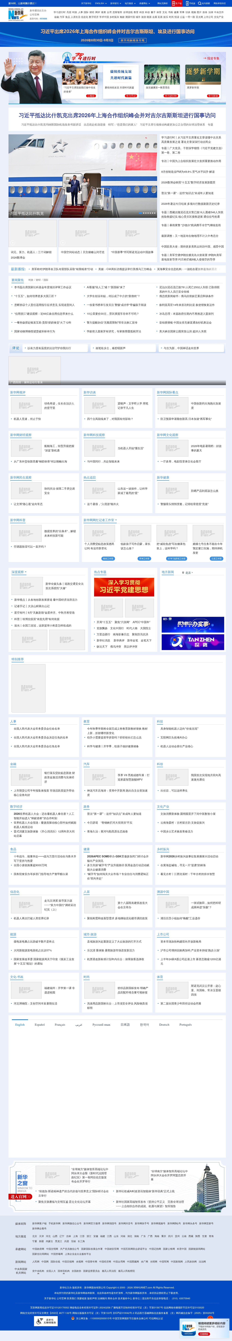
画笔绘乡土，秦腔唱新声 (111, 348)
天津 (41, 1255)
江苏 (82, 1255)
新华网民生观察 (21, 477)
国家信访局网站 (40, 1273)
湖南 (136, 1255)
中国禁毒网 (57, 1273)
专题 (210, 124)
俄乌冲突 (115, 646)
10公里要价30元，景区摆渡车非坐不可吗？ (113, 313)
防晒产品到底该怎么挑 (204, 490)
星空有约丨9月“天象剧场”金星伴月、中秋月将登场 (44, 612)
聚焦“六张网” (122, 622)
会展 (154, 17)
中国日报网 (68, 1281)
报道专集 (213, 58)
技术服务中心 (125, 1318)
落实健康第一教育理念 (158, 87)
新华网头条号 (190, 1243)
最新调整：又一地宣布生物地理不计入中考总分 (189, 235)
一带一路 (190, 17)
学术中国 (104, 17)
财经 (92, 12)
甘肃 (204, 1255)
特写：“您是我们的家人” (122, 124)
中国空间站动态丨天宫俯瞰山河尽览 (82, 252)
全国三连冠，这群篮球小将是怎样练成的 (46, 625)
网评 (97, 12)
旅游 (143, 17)
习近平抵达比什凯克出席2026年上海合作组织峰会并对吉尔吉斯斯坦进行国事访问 (117, 115)
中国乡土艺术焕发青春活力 (176, 851)
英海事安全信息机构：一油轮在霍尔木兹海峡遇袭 (187, 269)
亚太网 (199, 17)
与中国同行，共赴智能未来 (103, 461)
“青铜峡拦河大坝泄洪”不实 (116, 842)
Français (60, 1044)
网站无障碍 (162, 3)
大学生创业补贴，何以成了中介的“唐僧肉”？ (113, 296)
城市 (138, 17)
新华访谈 (90, 392)
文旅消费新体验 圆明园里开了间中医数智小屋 (188, 833)
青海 (211, 1255)
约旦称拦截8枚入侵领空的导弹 (196, 259)
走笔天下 (146, 640)
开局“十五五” (104, 622)
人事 (80, 12)
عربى (78, 1044)
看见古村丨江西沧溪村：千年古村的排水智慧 (187, 893)
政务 (205, 12)
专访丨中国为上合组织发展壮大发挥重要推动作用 (191, 161)
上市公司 (208, 17)
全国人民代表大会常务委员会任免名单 (37, 746)
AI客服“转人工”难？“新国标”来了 (106, 287)
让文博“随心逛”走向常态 (28, 504)
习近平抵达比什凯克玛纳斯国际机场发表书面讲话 (51, 124)
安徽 (95, 1255)
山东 (116, 1255)
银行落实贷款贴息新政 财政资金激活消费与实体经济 (59, 797)
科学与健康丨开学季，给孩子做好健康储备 (113, 746)
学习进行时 (60, 12)
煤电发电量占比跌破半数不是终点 (34, 961)
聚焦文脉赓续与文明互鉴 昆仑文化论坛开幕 (64, 1221)
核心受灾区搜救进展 (190, 216)
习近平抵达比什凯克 (27, 213)
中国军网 (164, 1281)
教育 (136, 12)
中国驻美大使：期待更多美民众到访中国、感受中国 (192, 246)
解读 (212, 171)
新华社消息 (103, 640)
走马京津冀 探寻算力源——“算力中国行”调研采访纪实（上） (60, 924)
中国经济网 (105, 1281)
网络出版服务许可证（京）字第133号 (92, 1332)
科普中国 (181, 1268)
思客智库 (117, 12)
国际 (86, 12)
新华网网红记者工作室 (99, 519)
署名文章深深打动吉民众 (196, 141)
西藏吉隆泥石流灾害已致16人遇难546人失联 (196, 212)
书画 (170, 12)
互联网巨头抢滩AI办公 (174, 737)
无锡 (73, 1261)
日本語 (125, 1044)
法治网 (202, 1281)
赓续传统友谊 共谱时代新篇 (119, 87)
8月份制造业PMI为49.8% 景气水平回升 (185, 171)
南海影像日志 (121, 634)
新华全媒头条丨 (55, 583)
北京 (34, 1255)
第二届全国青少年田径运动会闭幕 (180, 1023)
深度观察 (18, 571)
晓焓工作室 (108, 558)
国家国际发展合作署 (92, 1268)
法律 (210, 12)
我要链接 (82, 1318)
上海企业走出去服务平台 (78, 1273)
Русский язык (101, 1044)
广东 (143, 1255)
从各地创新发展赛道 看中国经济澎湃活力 (52, 599)
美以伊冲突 (130, 646)
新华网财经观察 (21, 434)
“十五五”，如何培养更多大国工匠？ (35, 296)
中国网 (45, 1281)
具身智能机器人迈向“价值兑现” (179, 728)
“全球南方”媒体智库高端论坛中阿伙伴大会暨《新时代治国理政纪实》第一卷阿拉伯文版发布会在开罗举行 (89, 1194)
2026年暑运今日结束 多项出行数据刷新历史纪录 (190, 203)
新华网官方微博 (92, 1243)
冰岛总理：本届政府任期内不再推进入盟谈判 (186, 313)
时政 (74, 12)
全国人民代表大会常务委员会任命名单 (37, 728)
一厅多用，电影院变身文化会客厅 (180, 461)
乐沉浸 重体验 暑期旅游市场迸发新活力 (111, 969)
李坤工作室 (144, 558)
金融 (56, 17)
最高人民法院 (109, 1290)
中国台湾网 (119, 1281)
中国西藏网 (133, 1281)
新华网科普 (17, 519)
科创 (147, 12)
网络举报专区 (220, 3)
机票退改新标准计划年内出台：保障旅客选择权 (115, 978)
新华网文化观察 (167, 434)
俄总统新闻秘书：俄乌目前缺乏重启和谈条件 (186, 296)
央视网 (79, 1281)
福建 (102, 1255)
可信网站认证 (156, 1338)
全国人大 (51, 1290)
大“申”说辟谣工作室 (176, 558)
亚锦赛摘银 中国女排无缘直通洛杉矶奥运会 (185, 322)
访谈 (187, 12)
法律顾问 (102, 1318)
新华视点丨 (21, 599)
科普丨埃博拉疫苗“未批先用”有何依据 (36, 619)
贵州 (177, 1255)
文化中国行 (117, 628)
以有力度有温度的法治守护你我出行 (49, 348)
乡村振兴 (114, 17)
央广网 (144, 1281)
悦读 (176, 17)
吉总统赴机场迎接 (94, 124)
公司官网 (34, 14)
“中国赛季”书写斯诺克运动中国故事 (132, 252)
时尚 (171, 17)
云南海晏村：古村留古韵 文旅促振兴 (182, 842)
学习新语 (213, 96)
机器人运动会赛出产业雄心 (176, 746)
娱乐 (165, 17)
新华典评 (119, 640)
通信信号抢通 (211, 216)
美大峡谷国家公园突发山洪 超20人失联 (183, 331)
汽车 (62, 17)
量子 (153, 12)
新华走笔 (132, 640)
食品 (67, 17)
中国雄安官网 (112, 1268)
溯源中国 (130, 17)
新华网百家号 (206, 1243)
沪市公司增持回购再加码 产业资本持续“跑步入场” (190, 969)
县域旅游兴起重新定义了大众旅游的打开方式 (114, 961)
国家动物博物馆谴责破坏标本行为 (34, 331)
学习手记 (131, 96)
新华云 (136, 1318)
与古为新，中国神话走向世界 (181, 348)
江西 (109, 1255)
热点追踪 (90, 477)
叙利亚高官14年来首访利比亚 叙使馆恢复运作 (187, 304)
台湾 (109, 12)
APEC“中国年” (141, 622)
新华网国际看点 (167, 392)
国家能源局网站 (197, 1268)
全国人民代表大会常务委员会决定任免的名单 (41, 737)
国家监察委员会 (91, 1290)
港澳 (103, 12)
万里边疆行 (103, 634)
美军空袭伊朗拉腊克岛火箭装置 (188, 255)
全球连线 (128, 12)
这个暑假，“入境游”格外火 (103, 504)
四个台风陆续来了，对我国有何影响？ (110, 418)
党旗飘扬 (102, 628)
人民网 (35, 1281)
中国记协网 (155, 1268)
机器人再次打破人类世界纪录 (31, 937)
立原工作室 (216, 558)
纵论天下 (102, 646)
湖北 (129, 1255)
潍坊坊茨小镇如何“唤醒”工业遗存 (180, 937)
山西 (55, 1255)
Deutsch (164, 1044)
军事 (182, 12)
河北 (48, 1255)
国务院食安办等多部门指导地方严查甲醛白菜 (41, 893)
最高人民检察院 (126, 1290)
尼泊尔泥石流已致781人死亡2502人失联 (183, 287)
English (20, 1044)
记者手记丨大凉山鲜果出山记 (32, 606)
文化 (164, 12)
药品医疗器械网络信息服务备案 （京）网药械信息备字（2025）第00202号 (174, 1332)
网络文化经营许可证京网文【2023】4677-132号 (46, 1332)
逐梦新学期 (193, 87)
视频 (193, 12)
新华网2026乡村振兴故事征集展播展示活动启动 (189, 875)
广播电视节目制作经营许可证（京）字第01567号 (137, 1327)
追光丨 (18, 625)
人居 (87, 911)
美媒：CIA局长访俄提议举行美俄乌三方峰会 (125, 269)
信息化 (84, 17)
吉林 (68, 1255)
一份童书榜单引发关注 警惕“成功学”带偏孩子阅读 (116, 304)
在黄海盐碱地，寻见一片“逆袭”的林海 (183, 884)
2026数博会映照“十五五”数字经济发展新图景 (188, 182)
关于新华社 (86, 3)
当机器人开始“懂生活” (131, 448)
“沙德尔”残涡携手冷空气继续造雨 (201, 225)
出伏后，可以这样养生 (174, 810)
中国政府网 (38, 1268)
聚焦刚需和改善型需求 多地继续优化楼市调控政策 (117, 937)
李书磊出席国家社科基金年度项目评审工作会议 (42, 287)
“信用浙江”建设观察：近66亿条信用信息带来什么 (43, 313)
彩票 (160, 17)
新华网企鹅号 (39, 1248)
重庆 (163, 1255)
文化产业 (219, 17)
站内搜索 (206, 3)
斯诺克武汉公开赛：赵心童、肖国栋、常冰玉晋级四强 (206, 1009)
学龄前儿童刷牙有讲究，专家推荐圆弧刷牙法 (114, 331)
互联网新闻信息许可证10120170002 (50, 1327)
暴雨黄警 (174, 225)
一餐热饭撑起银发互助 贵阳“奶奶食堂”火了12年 (42, 322)
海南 (157, 1255)
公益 (182, 17)
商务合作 (112, 1318)
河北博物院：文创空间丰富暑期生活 (35, 1023)
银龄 (122, 17)
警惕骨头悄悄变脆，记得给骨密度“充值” (184, 504)
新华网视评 (17, 392)
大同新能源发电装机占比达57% (33, 969)
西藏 (191, 1255)
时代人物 (132, 628)
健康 (176, 12)
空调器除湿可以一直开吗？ (30, 546)
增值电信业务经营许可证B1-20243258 (90, 1327)
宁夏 (34, 1261)
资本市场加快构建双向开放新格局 (180, 961)
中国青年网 (91, 1281)
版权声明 (92, 1318)
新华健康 (163, 477)
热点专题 (100, 571)
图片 (199, 12)
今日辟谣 (92, 842)
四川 (170, 1255)
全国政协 (76, 1290)
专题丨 (165, 148)
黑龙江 (58, 1261)
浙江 (89, 1255)
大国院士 (145, 628)
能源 (149, 17)
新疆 (41, 1261)
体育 (159, 12)
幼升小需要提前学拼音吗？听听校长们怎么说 (114, 737)
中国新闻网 (177, 1281)
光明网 (153, 1281)
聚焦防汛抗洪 (140, 634)
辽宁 (61, 1255)
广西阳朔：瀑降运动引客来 (26, 382)
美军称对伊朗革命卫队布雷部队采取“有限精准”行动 (62, 269)
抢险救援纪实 (169, 216)
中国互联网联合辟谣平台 (134, 1268)
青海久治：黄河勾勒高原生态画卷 (107, 851)
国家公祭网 (169, 1268)
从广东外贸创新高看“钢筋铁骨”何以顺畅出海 (40, 461)
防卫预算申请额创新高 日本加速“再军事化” (186, 418)
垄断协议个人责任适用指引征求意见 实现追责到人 (44, 304)
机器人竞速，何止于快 (27, 418)
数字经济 (94, 17)
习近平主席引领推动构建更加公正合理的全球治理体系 (172, 124)
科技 (141, 12)
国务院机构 (64, 1290)
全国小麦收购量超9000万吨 (30, 884)
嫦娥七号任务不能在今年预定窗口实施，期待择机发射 (208, 548)
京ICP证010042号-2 (123, 1332)
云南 (184, 1255)
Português (186, 1044)
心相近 (91, 96)
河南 (123, 1255)
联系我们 (71, 1318)
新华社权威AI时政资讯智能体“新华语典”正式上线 (145, 1210)
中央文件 (219, 12)
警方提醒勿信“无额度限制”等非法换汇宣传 (112, 322)
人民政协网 (191, 1281)
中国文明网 (52, 1268)
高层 (69, 12)
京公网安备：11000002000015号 (94, 1338)
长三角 (81, 1261)
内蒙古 (49, 1261)
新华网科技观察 (94, 434)
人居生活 (75, 17)
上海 (75, 1255)
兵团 (66, 1261)
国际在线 (55, 1281)
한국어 (144, 1044)
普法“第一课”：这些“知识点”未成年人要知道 (187, 193)
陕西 (197, 1255)
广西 (150, 1255)
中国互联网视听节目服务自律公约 (130, 1338)
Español (40, 1044)
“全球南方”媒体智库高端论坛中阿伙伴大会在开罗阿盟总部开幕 (169, 1194)
